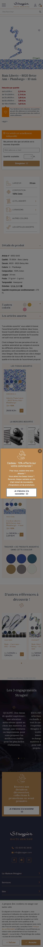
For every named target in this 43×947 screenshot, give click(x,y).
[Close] (40, 451)
